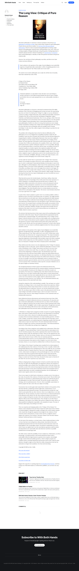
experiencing (47, 52)
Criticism (42, 2)
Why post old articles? (24, 450)
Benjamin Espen (9, 15)
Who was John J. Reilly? (24, 453)
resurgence (54, 52)
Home (20, 2)
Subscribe (71, 2)
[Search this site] (62, 2)
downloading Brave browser (48, 463)
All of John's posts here (24, 457)
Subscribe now (40, 545)
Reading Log (29, 2)
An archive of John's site (24, 460)
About (24, 2)
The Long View (36, 2)
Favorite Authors (22, 10)
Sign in (66, 2)
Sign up (39, 555)
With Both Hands (10, 2)
